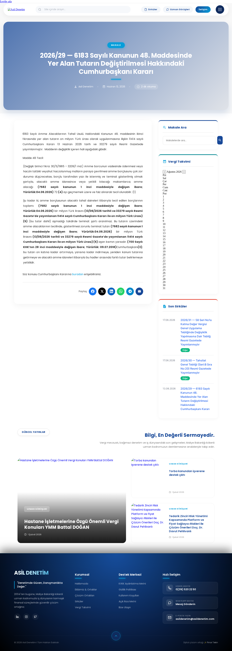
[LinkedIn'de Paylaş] (111, 291)
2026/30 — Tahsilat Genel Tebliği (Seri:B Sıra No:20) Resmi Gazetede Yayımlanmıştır (196, 366)
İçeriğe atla (6, 1)
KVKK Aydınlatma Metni (132, 583)
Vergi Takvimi (83, 607)
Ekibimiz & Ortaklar (86, 589)
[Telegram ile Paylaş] (130, 291)
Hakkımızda (81, 583)
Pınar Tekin (212, 642)
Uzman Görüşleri (180, 9)
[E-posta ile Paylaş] (139, 291)
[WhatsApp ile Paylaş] (120, 291)
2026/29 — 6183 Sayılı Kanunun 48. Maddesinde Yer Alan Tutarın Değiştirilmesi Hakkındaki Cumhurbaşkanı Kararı (195, 399)
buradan (77, 274)
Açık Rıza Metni (127, 601)
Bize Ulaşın (125, 607)
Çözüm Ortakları (84, 595)
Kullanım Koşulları (129, 595)
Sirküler (152, 9)
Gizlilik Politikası (127, 589)
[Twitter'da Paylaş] (102, 291)
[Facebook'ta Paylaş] (92, 291)
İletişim (203, 9)
